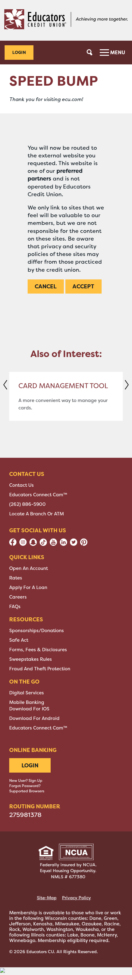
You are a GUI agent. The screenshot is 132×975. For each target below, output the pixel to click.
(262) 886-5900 (27, 504)
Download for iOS (29, 709)
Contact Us (21, 485)
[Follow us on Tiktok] (43, 544)
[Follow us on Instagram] (23, 544)
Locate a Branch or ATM (36, 514)
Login (19, 52)
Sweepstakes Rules (30, 659)
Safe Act (18, 640)
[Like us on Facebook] (13, 544)
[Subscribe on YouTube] (53, 544)
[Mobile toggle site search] (89, 52)
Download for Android (34, 718)
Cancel (45, 286)
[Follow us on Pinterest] (83, 544)
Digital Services (26, 693)
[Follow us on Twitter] (73, 544)
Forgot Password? (25, 786)
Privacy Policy (76, 897)
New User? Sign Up (25, 780)
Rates (15, 578)
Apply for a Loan (28, 587)
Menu (117, 52)
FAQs (15, 606)
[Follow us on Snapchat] (33, 544)
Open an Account (28, 568)
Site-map (46, 897)
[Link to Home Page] (66, 20)
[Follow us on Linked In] (63, 544)
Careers (18, 597)
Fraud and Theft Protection (39, 669)
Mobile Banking (26, 702)
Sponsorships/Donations (36, 631)
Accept (83, 286)
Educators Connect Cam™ (38, 495)
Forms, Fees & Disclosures (38, 650)
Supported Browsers (26, 791)
